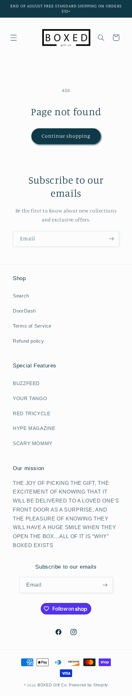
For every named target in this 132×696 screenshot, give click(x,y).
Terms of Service (32, 326)
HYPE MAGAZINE (34, 428)
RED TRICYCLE (32, 413)
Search (21, 295)
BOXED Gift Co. (52, 685)
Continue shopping (66, 136)
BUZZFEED (26, 383)
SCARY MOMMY (33, 443)
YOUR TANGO (30, 398)
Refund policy (28, 341)
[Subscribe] (111, 239)
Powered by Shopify (88, 685)
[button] (13, 37)
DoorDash (24, 311)
